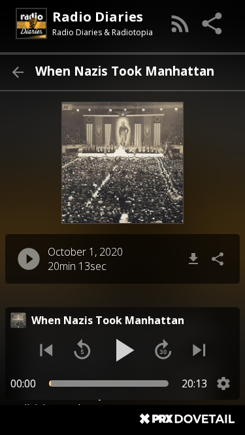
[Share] (213, 23)
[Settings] (223, 383)
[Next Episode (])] (199, 350)
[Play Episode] (29, 259)
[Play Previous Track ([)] (46, 350)
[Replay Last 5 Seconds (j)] (82, 350)
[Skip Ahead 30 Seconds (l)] (163, 350)
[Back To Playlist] (17, 72)
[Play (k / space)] (122, 350)
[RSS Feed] (180, 23)
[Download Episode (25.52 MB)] (193, 259)
